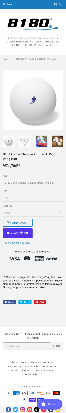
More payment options (17, 242)
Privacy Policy (14, 366)
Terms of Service (44, 370)
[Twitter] (15, 409)
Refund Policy (32, 374)
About (14, 362)
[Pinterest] (43, 409)
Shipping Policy (32, 366)
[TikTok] (36, 409)
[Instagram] (22, 409)
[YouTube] (29, 409)
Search (14, 370)
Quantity (7, 205)
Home (6, 59)
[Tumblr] (51, 409)
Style (5, 176)
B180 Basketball (34, 386)
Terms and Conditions (41, 362)
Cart (60, 4)
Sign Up (57, 346)
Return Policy (49, 366)
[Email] (58, 409)
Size (5, 191)
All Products (27, 370)
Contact (24, 362)
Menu (10, 4)
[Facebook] (8, 409)
